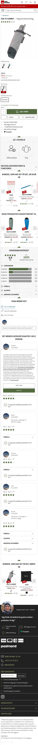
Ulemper (7, 538)
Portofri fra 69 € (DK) (10, 122)
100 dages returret (10, 125)
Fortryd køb (6, 714)
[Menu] (3, 10)
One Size (5, 100)
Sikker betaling (11, 633)
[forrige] (3, 191)
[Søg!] (35, 10)
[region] (19, 372)
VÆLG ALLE (18, 390)
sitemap (29, 738)
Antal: (2, 107)
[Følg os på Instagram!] (4, 697)
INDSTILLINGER (19, 385)
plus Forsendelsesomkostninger (10, 80)
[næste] (35, 191)
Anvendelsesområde (11, 543)
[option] (19, 42)
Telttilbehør (5, 15)
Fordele (7, 437)
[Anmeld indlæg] (13, 395)
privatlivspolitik (15, 380)
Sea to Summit (7, 18)
